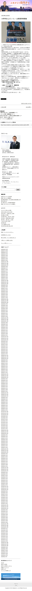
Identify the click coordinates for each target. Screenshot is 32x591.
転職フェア (3, 569)
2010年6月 (3, 551)
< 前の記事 (3, 107)
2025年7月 (3, 269)
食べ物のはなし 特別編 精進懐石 (8, 202)
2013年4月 (3, 498)
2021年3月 (3, 350)
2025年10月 (3, 265)
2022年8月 (3, 324)
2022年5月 (3, 328)
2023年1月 (3, 316)
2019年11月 (3, 375)
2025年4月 (3, 274)
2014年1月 (3, 484)
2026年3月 (3, 257)
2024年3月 (3, 294)
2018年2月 (3, 408)
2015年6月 (3, 458)
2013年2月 (3, 502)
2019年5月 (3, 385)
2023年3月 (3, 313)
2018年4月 (3, 405)
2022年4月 (3, 330)
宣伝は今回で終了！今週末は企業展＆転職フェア (11, 115)
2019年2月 (3, 389)
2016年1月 (3, 447)
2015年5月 (3, 459)
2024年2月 (3, 296)
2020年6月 (3, 364)
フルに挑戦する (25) (5, 224)
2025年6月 (3, 271)
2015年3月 (3, 463)
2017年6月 (3, 420)
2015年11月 (3, 450)
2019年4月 (3, 386)
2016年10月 (3, 433)
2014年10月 (3, 470)
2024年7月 (3, 288)
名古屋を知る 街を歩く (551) (7, 216)
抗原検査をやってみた (6, 234)
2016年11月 (3, 431)
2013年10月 (3, 489)
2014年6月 (3, 477)
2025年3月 (3, 275)
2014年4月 (3, 480)
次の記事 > (28, 107)
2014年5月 (3, 478)
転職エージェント (5, 567)
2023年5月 (3, 310)
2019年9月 (3, 378)
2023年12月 (3, 299)
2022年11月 (3, 319)
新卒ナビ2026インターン (6, 565)
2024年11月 (3, 282)
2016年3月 (3, 444)
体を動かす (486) (4, 215)
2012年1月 (3, 522)
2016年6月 (3, 439)
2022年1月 (3, 335)
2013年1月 (3, 503)
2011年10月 (3, 526)
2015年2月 (3, 464)
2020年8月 (3, 361)
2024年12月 (3, 280)
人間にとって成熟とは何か (7, 240)
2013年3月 (3, 500)
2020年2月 (3, 371)
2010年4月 (3, 555)
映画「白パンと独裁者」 (6, 198)
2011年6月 (3, 533)
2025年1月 (3, 278)
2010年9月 (3, 547)
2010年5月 (3, 553)
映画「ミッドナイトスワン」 (7, 232)
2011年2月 (3, 539)
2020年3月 (3, 369)
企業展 (3, 80)
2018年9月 (3, 397)
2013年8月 (3, 492)
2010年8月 (3, 548)
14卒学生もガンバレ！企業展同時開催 (14, 19)
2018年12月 (3, 392)
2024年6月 (3, 289)
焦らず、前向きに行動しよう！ (7, 117)
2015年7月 (3, 456)
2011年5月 (3, 534)
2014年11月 (3, 469)
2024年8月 (3, 286)
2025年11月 (3, 263)
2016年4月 (3, 442)
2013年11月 (3, 488)
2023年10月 (3, 302)
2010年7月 (3, 550)
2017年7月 (3, 419)
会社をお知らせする (26, 103)
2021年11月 (3, 338)
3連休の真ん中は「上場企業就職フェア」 (9, 112)
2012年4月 (3, 517)
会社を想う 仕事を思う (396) (7, 213)
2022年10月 (3, 321)
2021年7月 (3, 344)
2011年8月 (3, 530)
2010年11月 (3, 544)
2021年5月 (3, 347)
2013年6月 (3, 495)
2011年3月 (3, 537)
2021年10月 (3, 339)
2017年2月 (3, 427)
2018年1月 (3, 410)
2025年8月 (3, 268)
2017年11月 (3, 413)
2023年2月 (3, 314)
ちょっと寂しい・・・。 (6, 243)
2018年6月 (3, 402)
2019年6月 (3, 383)
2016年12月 (3, 430)
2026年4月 (3, 255)
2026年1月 (3, 260)
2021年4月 (3, 349)
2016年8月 (3, 436)
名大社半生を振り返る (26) (7, 225)
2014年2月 (3, 483)
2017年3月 (3, 425)
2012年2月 (3, 520)
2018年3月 (3, 406)
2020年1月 (3, 372)
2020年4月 (3, 367)
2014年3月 (3, 481)
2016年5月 (3, 441)
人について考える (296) (6, 210)
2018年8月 (3, 399)
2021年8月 (3, 342)
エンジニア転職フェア (6, 570)
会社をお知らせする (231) (6, 212)
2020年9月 (3, 360)
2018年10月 (3, 395)
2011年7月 (3, 531)
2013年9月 (3, 491)
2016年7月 (3, 438)
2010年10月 (3, 545)
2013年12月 (3, 486)
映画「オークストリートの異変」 (8, 204)
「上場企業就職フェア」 (18, 89)
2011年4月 (3, 536)
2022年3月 (3, 332)
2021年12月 (3, 336)
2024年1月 (3, 297)
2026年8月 (3, 249)
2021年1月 (3, 353)
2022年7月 (3, 325)
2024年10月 (3, 283)
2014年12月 (3, 467)
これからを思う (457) (5, 221)
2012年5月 (3, 516)
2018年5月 (3, 403)
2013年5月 (3, 497)
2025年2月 (3, 277)
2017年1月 (3, 428)
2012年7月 (3, 512)
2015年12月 (3, 449)
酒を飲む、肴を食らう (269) (7, 219)
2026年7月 (3, 250)
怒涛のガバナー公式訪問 (6, 196)
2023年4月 (3, 311)
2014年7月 (3, 475)
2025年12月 (3, 261)
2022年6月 (3, 327)
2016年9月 (3, 434)
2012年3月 (3, 519)
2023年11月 (3, 300)
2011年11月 (3, 525)
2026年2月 (3, 258)
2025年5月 (3, 272)
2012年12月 (3, 505)
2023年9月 (3, 303)
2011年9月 (3, 528)
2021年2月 (3, 352)
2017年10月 (3, 414)
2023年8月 (3, 305)
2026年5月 (3, 254)
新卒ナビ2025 (4, 564)
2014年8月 (3, 473)
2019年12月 (3, 374)
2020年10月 (3, 358)
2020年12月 (3, 355)
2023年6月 (3, 308)
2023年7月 (3, 307)
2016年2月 (3, 445)
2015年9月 (3, 453)
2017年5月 (3, 422)
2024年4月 (3, 293)
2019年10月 (3, 377)
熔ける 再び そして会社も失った (8, 237)
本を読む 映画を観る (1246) (7, 218)
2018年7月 (3, 400)
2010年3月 (3, 556)
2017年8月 (3, 417)
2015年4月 (3, 461)
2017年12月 (3, 411)
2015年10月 (3, 452)
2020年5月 (3, 366)
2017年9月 (3, 416)
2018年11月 (3, 394)
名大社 (2, 562)
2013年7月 (3, 494)
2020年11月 (3, 357)
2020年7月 (3, 363)
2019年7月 (3, 381)
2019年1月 (3, 391)
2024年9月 (3, 285)
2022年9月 (3, 322)
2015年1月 (3, 466)
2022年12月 (3, 318)
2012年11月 (3, 506)
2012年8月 (3, 511)
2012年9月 (3, 509)
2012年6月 (3, 514)
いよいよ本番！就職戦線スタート (7, 114)
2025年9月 (3, 266)
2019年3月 (3, 388)
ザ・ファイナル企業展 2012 (6, 118)
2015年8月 (3, 455)
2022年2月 (3, 333)
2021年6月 (3, 346)
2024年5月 (3, 291)
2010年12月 (3, 542)
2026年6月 (3, 252)
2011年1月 (3, 541)
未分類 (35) (3, 222)
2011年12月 (3, 523)
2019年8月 (3, 380)
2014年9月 (3, 472)
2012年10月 (3, 508)
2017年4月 (3, 424)
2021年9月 (3, 341)
